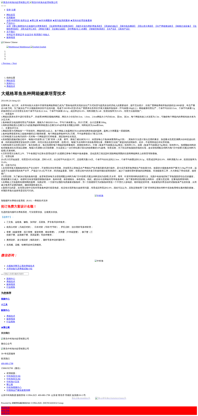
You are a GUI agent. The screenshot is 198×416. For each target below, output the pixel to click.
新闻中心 (10, 83)
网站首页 (10, 15)
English (42, 47)
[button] (6, 63)
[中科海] (99, 195)
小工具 (4, 304)
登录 (8, 10)
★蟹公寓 (5, 327)
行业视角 (10, 287)
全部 (8, 20)
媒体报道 (10, 284)
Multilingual (24, 47)
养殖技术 (10, 86)
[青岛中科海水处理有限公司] (99, 2)
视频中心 (5, 299)
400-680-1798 (7, 363)
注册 (13, 10)
